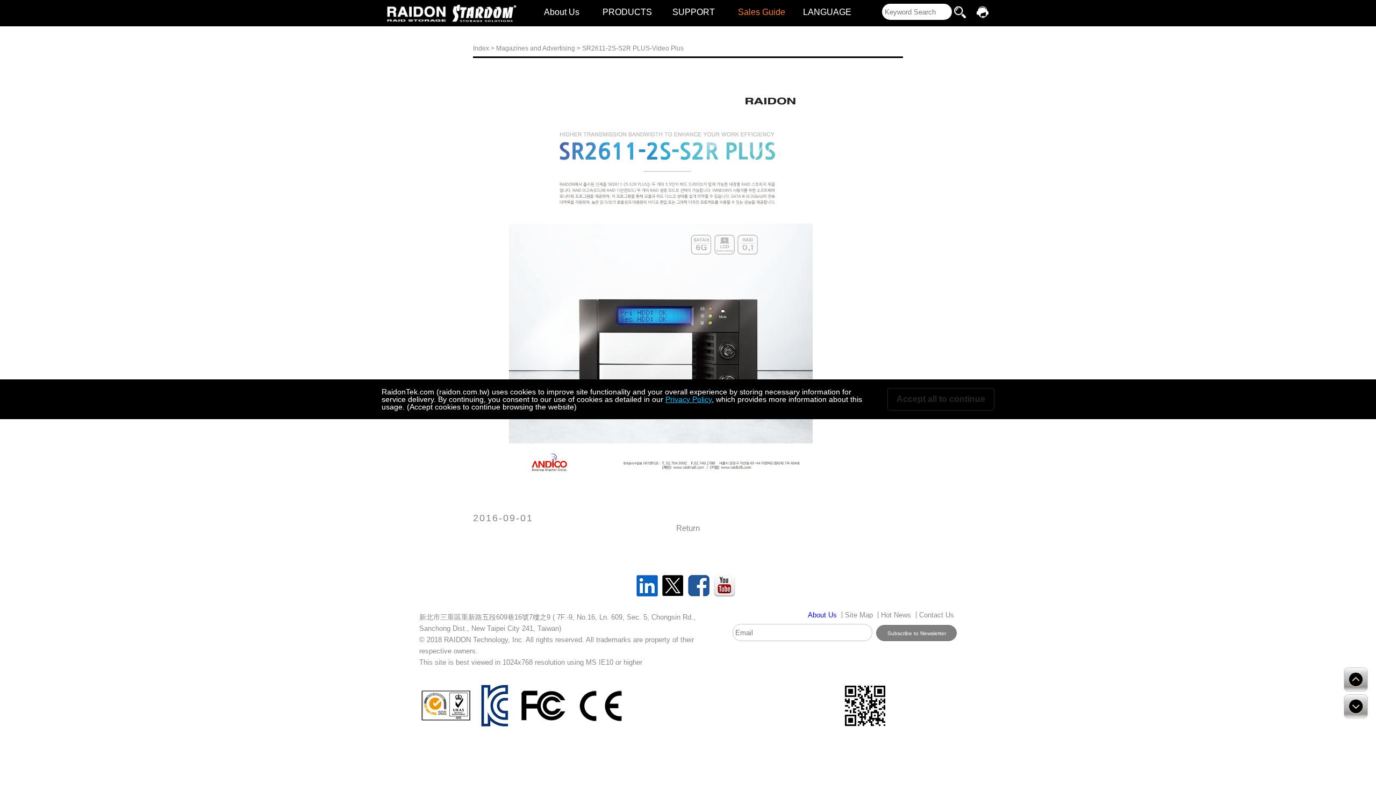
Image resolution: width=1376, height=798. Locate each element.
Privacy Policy (688, 399)
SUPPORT (693, 12)
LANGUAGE (827, 12)
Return (688, 528)
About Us (561, 12)
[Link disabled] (416, 14)
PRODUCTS (627, 12)
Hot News (896, 615)
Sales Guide (761, 12)
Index (481, 48)
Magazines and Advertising (535, 48)
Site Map (859, 615)
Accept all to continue (941, 399)
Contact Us (936, 615)
